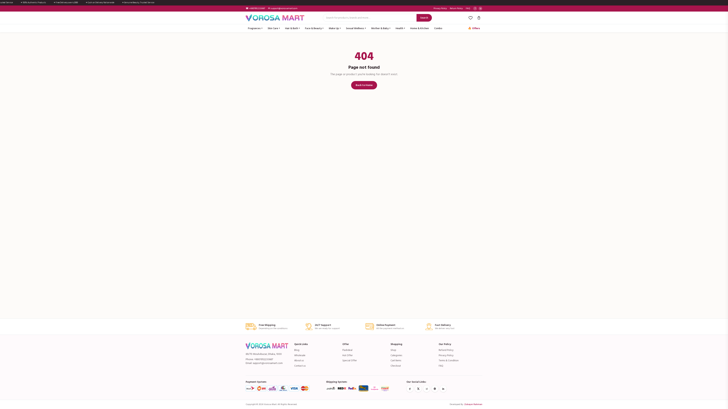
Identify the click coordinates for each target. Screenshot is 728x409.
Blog (296, 350)
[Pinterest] (434, 388)
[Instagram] (426, 388)
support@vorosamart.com (268, 363)
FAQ (468, 8)
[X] (418, 388)
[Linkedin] (443, 388)
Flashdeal (347, 350)
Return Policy (456, 8)
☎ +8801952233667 (255, 8)
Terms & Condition (449, 360)
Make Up (335, 28)
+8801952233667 (263, 359)
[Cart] (478, 17)
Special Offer (349, 360)
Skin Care (274, 28)
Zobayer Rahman (473, 404)
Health (400, 28)
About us (299, 360)
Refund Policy (446, 350)
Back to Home (364, 85)
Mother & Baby (380, 28)
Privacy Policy (440, 8)
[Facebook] (409, 388)
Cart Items (396, 360)
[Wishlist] (470, 17)
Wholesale (299, 355)
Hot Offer (347, 355)
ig (480, 8)
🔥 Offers (474, 28)
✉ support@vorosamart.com (282, 8)
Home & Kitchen (419, 28)
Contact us (300, 366)
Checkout (396, 366)
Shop (393, 350)
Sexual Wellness (356, 28)
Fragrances (255, 28)
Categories (396, 355)
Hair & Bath (292, 28)
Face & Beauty (314, 28)
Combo (438, 28)
